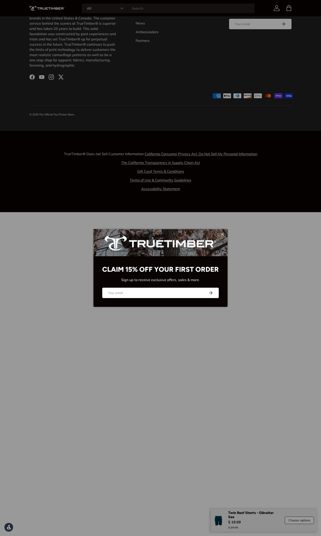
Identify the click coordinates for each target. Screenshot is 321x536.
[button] (8, 527)
